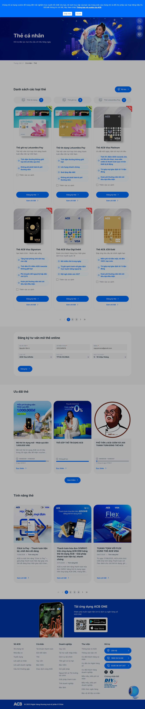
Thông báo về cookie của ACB (89, 7)
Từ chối (78, 14)
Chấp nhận (67, 14)
